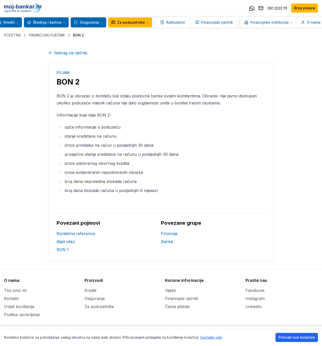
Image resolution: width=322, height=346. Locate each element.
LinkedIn (254, 306)
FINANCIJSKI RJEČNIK (47, 35)
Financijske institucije (269, 22)
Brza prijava (304, 8)
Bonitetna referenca (76, 233)
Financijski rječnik (217, 22)
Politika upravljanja (22, 314)
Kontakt (11, 298)
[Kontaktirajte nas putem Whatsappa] (251, 8)
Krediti (90, 290)
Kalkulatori (175, 22)
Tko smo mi (15, 290)
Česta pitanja (177, 306)
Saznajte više (211, 337)
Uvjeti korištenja (19, 306)
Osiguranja (89, 22)
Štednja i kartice (47, 22)
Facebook (255, 290)
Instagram (255, 298)
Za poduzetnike (131, 22)
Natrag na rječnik (70, 52)
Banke (167, 241)
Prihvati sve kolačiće (296, 337)
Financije (169, 233)
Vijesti (170, 290)
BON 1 (63, 249)
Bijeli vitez (66, 241)
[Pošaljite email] (260, 8)
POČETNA (12, 35)
